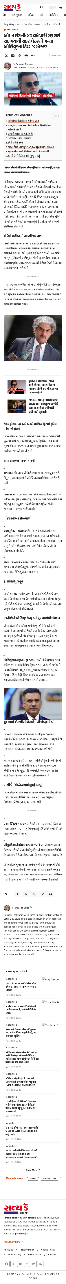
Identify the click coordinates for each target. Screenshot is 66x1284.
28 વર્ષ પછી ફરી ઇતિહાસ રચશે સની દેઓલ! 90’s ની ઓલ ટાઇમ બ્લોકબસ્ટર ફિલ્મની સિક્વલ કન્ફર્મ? (21, 1154)
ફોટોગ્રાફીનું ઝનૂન (15, 143)
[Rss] (40, 1264)
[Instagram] (27, 1264)
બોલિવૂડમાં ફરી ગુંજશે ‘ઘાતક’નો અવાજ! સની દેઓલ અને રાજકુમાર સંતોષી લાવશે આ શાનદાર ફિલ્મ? (21, 1082)
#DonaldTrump (49, 1178)
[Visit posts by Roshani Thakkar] (7, 66)
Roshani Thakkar (24, 64)
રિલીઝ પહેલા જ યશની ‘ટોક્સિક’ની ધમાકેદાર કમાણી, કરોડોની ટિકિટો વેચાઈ (21, 1010)
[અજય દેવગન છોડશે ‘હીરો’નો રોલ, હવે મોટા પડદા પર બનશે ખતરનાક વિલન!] (51, 984)
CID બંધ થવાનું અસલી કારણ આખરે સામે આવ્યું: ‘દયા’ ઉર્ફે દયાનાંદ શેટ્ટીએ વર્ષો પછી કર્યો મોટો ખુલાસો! (43, 406)
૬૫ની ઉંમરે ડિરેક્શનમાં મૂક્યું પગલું (24, 156)
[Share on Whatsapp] (34, 894)
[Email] (12, 55)
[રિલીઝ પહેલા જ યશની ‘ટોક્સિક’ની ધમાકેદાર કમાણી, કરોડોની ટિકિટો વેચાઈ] (51, 1007)
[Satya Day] (12, 7)
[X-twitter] (13, 1264)
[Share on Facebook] (17, 894)
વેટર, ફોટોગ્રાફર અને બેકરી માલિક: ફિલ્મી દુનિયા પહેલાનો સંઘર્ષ (30, 128)
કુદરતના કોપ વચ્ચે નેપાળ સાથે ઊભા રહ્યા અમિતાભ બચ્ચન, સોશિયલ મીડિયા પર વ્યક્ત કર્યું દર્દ (43, 387)
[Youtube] (20, 1264)
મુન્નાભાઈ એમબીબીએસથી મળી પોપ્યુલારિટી (28, 152)
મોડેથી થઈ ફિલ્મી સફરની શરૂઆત (23, 121)
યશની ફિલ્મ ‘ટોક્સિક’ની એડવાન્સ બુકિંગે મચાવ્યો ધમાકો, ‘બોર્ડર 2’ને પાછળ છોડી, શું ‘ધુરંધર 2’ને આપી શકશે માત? (21, 1107)
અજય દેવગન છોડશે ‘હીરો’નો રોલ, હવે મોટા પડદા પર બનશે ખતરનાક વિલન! (21, 987)
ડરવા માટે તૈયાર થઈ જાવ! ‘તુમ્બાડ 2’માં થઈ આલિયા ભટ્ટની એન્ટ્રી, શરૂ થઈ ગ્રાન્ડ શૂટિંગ (21, 1033)
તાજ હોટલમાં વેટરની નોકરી (20, 134)
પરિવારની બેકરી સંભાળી (19, 139)
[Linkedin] (34, 1264)
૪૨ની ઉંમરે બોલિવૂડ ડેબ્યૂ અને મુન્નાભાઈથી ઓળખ (31, 147)
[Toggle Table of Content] (54, 116)
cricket (33, 1178)
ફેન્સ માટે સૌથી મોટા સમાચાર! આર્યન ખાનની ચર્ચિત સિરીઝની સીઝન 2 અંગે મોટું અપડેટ (22, 1131)
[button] (35, 7)
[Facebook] (7, 1264)
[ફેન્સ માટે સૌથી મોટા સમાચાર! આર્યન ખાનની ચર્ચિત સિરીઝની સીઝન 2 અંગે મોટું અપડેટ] (51, 1129)
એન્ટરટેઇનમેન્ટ (12, 30)
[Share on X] (6, 55)
